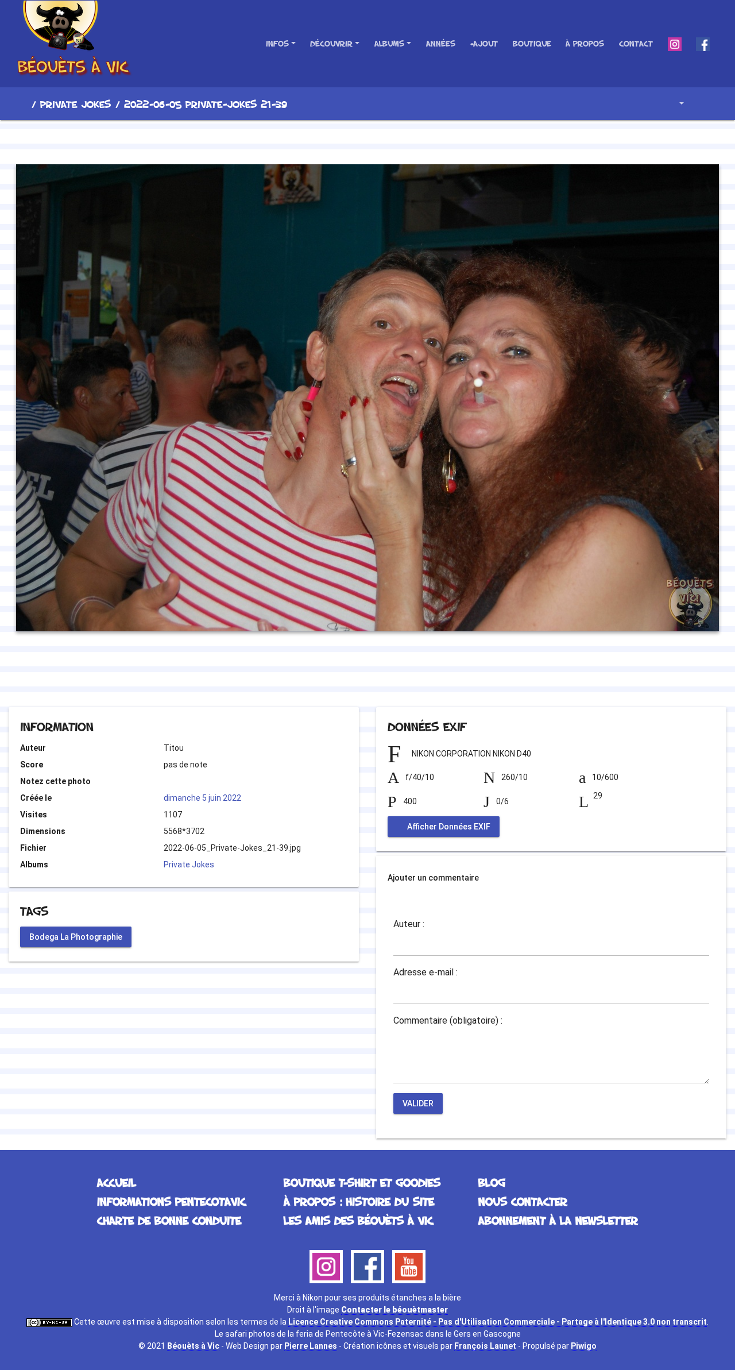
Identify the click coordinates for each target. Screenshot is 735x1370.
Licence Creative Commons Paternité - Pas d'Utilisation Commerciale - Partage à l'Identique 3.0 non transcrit (497, 1321)
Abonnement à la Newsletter (558, 1220)
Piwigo (584, 1345)
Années (440, 43)
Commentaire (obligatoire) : (447, 1020)
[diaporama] (704, 103)
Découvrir (331, 43)
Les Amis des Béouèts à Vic (358, 1220)
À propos (585, 43)
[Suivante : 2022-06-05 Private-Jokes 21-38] (406, 140)
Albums (389, 43)
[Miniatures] (367, 140)
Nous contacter (522, 1201)
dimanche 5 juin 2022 (202, 797)
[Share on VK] (390, 675)
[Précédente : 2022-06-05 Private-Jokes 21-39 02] (328, 140)
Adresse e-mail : (425, 972)
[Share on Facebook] (347, 675)
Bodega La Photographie (75, 936)
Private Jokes (75, 104)
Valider (418, 1103)
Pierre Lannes (310, 1345)
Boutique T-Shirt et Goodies (362, 1182)
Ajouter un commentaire (433, 877)
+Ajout (484, 43)
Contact (636, 43)
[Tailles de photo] (673, 103)
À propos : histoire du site (359, 1201)
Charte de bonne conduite (169, 1220)
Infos (277, 43)
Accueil (22, 104)
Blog (491, 1182)
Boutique (532, 43)
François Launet (485, 1345)
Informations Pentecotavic (171, 1201)
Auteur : (408, 924)
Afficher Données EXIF (447, 826)
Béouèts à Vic (193, 1345)
